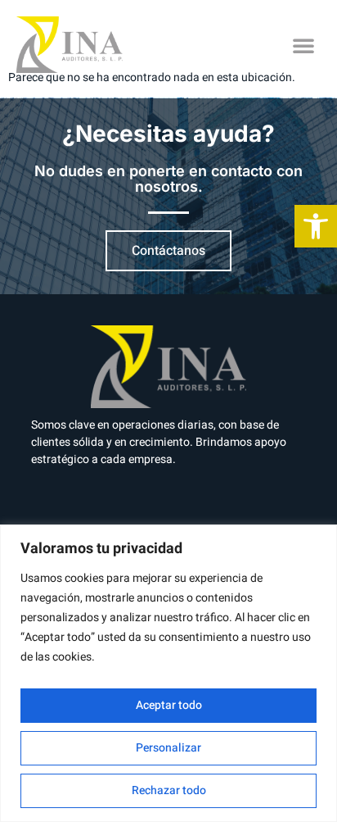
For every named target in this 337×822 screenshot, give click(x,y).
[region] (168, 673)
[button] (303, 45)
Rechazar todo (169, 790)
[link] (315, 226)
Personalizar (168, 747)
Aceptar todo (169, 705)
